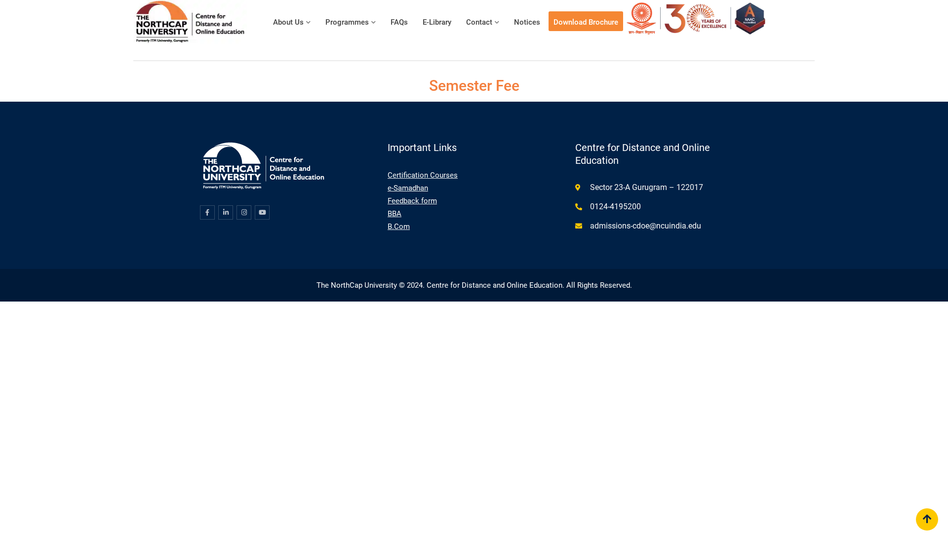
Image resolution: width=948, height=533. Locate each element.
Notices (527, 22)
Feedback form (412, 200)
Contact (479, 22)
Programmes (347, 22)
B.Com (399, 226)
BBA (394, 213)
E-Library (437, 22)
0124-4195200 (615, 206)
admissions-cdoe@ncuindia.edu (645, 225)
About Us (288, 22)
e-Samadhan (408, 188)
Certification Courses (423, 175)
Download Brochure (585, 22)
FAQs (399, 22)
